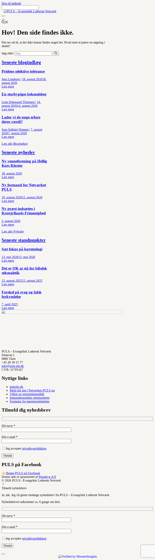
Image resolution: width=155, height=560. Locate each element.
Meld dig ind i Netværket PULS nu (32, 390)
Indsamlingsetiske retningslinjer (30, 397)
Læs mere (8, 86)
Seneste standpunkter (24, 240)
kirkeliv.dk (16, 387)
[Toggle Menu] (3, 16)
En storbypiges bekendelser (24, 94)
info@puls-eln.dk (13, 366)
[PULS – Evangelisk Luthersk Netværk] (30, 11)
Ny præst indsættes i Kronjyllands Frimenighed (24, 210)
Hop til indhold (11, 3)
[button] (3, 484)
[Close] (3, 19)
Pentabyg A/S (47, 476)
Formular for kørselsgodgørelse (29, 401)
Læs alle (15, 143)
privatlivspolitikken (34, 448)
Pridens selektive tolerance (23, 71)
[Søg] (56, 53)
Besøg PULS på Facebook (22, 473)
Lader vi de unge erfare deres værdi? (21, 119)
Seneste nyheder (18, 152)
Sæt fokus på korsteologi (22, 249)
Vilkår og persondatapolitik (27, 394)
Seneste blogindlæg (21, 62)
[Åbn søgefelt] (5, 22)
